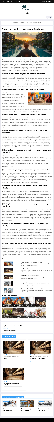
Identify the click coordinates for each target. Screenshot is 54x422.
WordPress (24, 419)
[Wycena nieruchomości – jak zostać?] (13, 347)
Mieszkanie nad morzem (26, 282)
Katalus (26, 13)
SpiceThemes (39, 419)
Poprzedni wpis (6, 323)
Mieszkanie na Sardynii (26, 269)
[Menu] (2, 17)
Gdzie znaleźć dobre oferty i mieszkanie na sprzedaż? (32, 288)
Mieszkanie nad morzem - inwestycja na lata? (30, 275)
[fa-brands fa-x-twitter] (44, 1)
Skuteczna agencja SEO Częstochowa (37, 409)
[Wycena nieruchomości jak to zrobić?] (13, 374)
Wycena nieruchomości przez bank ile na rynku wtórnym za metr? (39, 357)
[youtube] (50, 1)
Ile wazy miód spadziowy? (9, 330)
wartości (35, 146)
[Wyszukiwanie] (47, 17)
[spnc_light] (50, 17)
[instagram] (48, 1)
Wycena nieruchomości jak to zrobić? (11, 384)
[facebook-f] (43, 1)
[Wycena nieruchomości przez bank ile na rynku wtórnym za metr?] (40, 347)
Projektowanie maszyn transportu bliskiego (13, 326)
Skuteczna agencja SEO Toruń (19, 409)
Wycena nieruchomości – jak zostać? (11, 357)
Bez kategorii (17, 401)
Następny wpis (5, 328)
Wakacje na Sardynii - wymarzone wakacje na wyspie (31, 262)
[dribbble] (46, 1)
